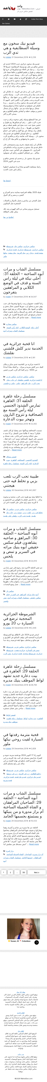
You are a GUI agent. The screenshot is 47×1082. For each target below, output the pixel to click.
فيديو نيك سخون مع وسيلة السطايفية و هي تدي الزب (21, 48)
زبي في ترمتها (12, 774)
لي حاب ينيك (12, 380)
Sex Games (6, 23)
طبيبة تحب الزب (24, 516)
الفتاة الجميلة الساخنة (15, 854)
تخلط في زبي (37, 512)
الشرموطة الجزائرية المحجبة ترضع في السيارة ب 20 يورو (19, 618)
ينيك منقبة (12, 253)
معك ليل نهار (20, 992)
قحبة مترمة (7, 780)
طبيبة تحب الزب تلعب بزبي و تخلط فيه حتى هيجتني (21, 481)
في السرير (15, 594)
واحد (19, 6)
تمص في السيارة (32, 650)
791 (24, 872)
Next (36, 872)
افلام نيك (21, 1031)
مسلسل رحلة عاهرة (11, 463)
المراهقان (37, 858)
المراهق (23, 594)
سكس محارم (11, 324)
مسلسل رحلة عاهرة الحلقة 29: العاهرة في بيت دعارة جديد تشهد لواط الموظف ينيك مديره (23, 673)
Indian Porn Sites (37, 19)
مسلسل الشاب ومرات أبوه (13, 331)
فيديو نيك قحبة (20, 777)
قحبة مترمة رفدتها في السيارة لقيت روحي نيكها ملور (23, 739)
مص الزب (7, 654)
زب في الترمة (24, 774)
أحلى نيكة (35, 327)
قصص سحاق (11, 457)
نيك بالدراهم (26, 383)
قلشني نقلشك (23, 380)
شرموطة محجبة (29, 654)
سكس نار (10, 509)
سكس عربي (11, 377)
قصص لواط (10, 715)
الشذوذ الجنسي (32, 460)
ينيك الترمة (21, 253)
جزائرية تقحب (19, 650)
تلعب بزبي (27, 512)
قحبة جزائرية (12, 250)
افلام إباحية (20, 1013)
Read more (36, 317)
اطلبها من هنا (8, 217)
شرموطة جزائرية (24, 250)
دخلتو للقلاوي (36, 774)
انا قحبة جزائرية (36, 380)
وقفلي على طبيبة (10, 516)
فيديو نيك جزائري (34, 777)
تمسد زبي (18, 512)
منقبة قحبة (39, 253)
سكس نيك (18, 246)
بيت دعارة (32, 718)
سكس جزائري (29, 246)
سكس (31, 377)
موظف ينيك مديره (10, 722)
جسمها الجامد (27, 858)
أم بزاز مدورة (38, 854)
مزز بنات (21, 1054)
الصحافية (21, 460)
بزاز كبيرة (10, 851)
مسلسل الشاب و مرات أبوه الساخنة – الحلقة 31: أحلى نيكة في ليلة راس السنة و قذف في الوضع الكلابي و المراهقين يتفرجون (23, 280)
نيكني (18, 383)
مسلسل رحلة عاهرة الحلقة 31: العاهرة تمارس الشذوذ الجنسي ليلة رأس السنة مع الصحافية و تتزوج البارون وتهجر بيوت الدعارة (23, 407)
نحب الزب (36, 383)
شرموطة (9, 246)
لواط (25, 718)
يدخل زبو (30, 253)
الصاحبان (28, 854)
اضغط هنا (7, 181)
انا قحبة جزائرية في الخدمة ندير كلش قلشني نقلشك (23, 348)
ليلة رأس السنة (13, 327)
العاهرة (14, 460)
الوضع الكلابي (25, 327)
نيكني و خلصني (9, 383)
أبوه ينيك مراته (33, 594)
